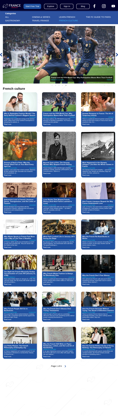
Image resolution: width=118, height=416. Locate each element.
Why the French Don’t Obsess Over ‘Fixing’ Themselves (57, 309)
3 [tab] (59, 85)
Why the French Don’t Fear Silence (96, 275)
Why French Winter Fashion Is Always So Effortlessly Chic (58, 274)
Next (117, 55)
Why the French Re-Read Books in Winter (95, 237)
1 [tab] (52, 85)
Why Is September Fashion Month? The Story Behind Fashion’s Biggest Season (19, 114)
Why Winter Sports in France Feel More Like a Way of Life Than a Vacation (19, 237)
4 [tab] (62, 85)
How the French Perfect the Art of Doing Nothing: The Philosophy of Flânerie (98, 346)
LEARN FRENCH (67, 17)
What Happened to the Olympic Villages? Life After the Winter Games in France (98, 164)
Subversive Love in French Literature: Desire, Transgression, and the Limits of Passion (19, 201)
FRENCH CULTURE (68, 20)
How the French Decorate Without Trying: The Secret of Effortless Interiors (98, 309)
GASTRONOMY (12, 20)
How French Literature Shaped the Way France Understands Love (97, 202)
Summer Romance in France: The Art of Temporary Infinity (97, 114)
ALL (7, 17)
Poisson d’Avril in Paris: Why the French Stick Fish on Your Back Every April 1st (19, 164)
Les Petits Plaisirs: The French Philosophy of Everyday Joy (16, 346)
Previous (1, 55)
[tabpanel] (59, 55)
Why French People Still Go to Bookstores (16, 309)
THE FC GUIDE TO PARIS (98, 17)
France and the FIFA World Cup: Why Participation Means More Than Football (59, 114)
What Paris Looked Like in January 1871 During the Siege (59, 237)
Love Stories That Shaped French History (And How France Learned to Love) (57, 201)
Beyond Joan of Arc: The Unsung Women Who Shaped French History (57, 163)
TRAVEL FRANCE (40, 20)
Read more (7, 124)
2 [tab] (55, 85)
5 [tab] (66, 85)
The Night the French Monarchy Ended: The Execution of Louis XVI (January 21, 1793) (20, 273)
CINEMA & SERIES (41, 17)
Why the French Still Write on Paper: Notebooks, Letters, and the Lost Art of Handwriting (58, 345)
